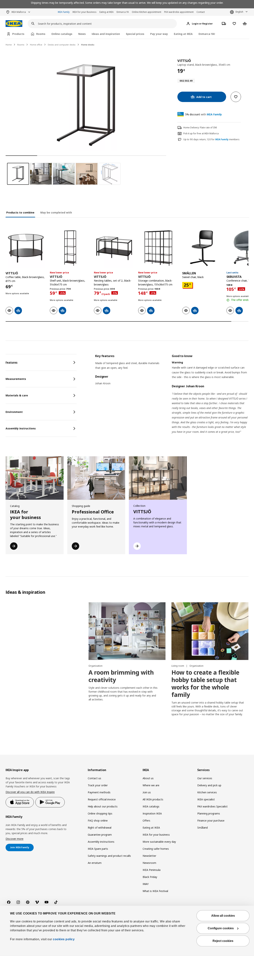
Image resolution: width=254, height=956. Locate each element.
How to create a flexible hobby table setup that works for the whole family (205, 683)
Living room (178, 665)
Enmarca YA (123, 12)
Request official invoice (102, 799)
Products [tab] (18, 34)
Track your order (98, 785)
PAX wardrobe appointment (179, 12)
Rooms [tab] (40, 34)
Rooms (20, 44)
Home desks (87, 44)
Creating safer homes (156, 848)
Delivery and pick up (209, 785)
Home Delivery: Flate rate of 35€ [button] (200, 127)
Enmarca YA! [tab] (207, 34)
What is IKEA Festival (155, 891)
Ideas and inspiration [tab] (106, 34)
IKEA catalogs (151, 806)
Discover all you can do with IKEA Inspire (30, 792)
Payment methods (99, 792)
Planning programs (208, 813)
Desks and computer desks (61, 44)
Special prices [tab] (135, 34)
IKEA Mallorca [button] (19, 12)
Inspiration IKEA (152, 813)
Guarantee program (100, 834)
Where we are (151, 785)
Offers (146, 820)
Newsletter (149, 856)
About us (148, 778)
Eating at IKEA (106, 12)
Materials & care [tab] (17, 395)
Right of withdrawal (99, 827)
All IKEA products (153, 799)
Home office (36, 44)
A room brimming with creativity (121, 676)
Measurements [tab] (16, 379)
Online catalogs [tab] (61, 34)
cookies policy (64, 939)
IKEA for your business (156, 834)
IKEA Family (64, 12)
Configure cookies (221, 928)
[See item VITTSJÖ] (26, 248)
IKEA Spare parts (98, 848)
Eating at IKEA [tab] (183, 34)
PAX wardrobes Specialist (212, 806)
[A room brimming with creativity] (127, 631)
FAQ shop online (98, 820)
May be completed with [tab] (56, 212)
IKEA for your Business (85, 12)
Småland (202, 827)
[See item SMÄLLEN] (202, 248)
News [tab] (82, 34)
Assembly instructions (101, 841)
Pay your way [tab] (159, 34)
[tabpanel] (171, 398)
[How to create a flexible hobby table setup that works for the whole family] (209, 631)
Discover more (14, 838)
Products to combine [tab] (20, 212)
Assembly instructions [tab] (21, 428)
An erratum (95, 863)
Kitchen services (207, 792)
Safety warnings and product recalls (109, 856)
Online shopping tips (100, 813)
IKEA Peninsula (151, 870)
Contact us (94, 778)
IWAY (146, 884)
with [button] (203, 114)
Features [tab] (11, 362)
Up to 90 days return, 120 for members (211, 139)
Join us (147, 792)
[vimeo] (37, 902)
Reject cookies (223, 940)
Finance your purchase (210, 820)
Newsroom (149, 863)
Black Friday (150, 877)
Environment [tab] (14, 412)
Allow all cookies (223, 915)
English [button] (239, 11)
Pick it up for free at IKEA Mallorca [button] (201, 133)
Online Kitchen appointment (146, 12)
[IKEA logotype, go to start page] (14, 23)
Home (9, 44)
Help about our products (103, 806)
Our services (204, 778)
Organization (95, 665)
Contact (201, 12)
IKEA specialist (206, 799)
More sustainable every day (159, 841)
